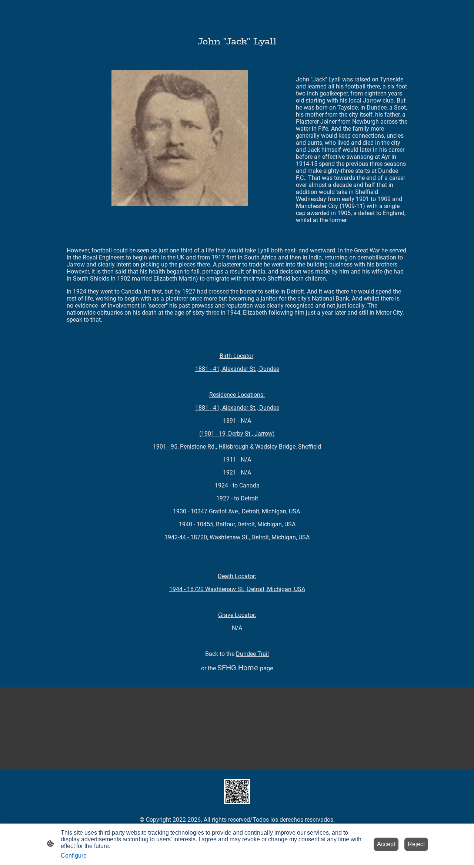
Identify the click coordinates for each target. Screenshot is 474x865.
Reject (416, 844)
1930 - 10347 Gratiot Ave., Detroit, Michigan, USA (237, 511)
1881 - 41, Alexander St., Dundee (237, 368)
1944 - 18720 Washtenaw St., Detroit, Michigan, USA (237, 589)
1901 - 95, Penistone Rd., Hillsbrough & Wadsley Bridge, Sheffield (237, 446)
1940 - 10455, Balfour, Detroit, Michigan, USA (237, 524)
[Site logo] (237, 791)
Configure (74, 855)
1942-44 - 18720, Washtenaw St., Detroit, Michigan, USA (237, 537)
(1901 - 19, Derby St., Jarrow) (237, 433)
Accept (386, 844)
